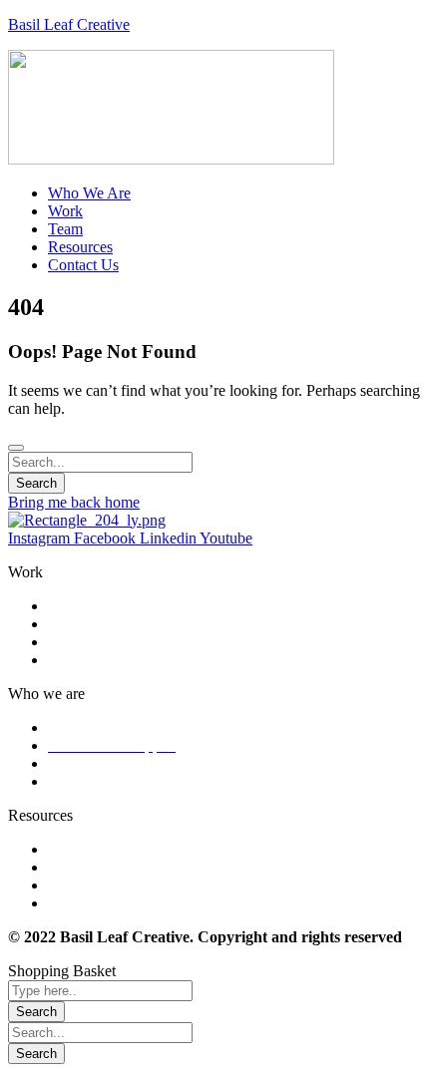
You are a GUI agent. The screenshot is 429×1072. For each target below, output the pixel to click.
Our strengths (90, 727)
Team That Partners (109, 781)
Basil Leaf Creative (69, 24)
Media (68, 885)
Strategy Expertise (105, 623)
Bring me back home (74, 502)
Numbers (77, 763)
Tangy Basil (86, 902)
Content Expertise (104, 641)
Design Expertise (102, 605)
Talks (65, 867)
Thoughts (78, 849)
